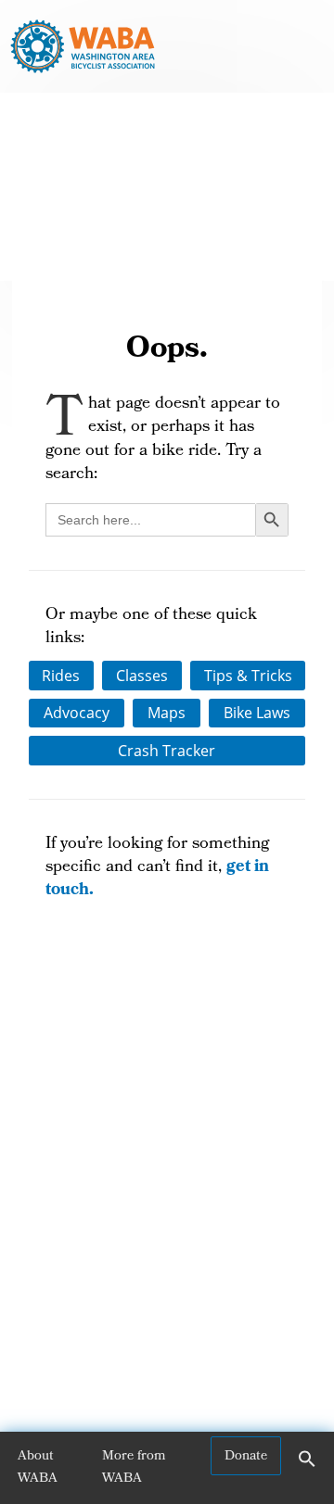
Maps (167, 712)
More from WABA (134, 1468)
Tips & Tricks (248, 675)
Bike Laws (257, 712)
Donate (246, 1457)
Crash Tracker (166, 750)
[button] (307, 1465)
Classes (142, 675)
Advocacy (76, 712)
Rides (61, 675)
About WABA (38, 1468)
